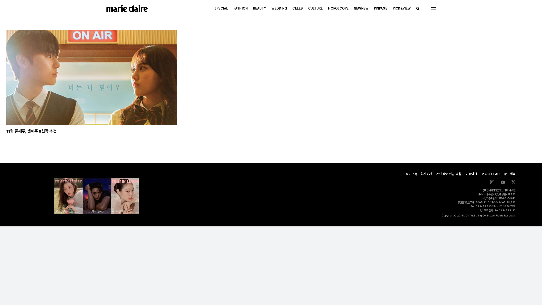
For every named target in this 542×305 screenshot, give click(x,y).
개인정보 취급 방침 (448, 174)
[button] (417, 8)
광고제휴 (510, 174)
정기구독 (411, 174)
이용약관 (471, 174)
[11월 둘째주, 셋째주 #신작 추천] (91, 77)
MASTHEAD (490, 174)
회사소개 (426, 174)
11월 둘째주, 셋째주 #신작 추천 (31, 131)
